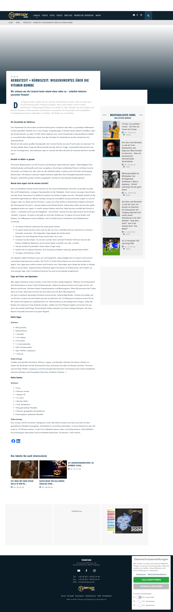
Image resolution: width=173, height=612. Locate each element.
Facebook (138, 15)
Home (11, 22)
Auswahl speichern (151, 586)
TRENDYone (77, 511)
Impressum (79, 596)
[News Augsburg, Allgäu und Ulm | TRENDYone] (18, 15)
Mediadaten (107, 596)
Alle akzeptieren (151, 579)
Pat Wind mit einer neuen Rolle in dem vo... (22, 482)
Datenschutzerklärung (157, 574)
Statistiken (150, 601)
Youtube (134, 15)
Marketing (150, 605)
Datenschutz (91, 596)
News (18, 22)
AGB (99, 596)
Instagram (141, 15)
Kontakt (70, 596)
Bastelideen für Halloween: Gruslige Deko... (52, 482)
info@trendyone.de (86, 582)
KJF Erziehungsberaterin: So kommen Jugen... (81, 464)
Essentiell (150, 597)
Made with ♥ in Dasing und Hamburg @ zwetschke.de (86, 599)
